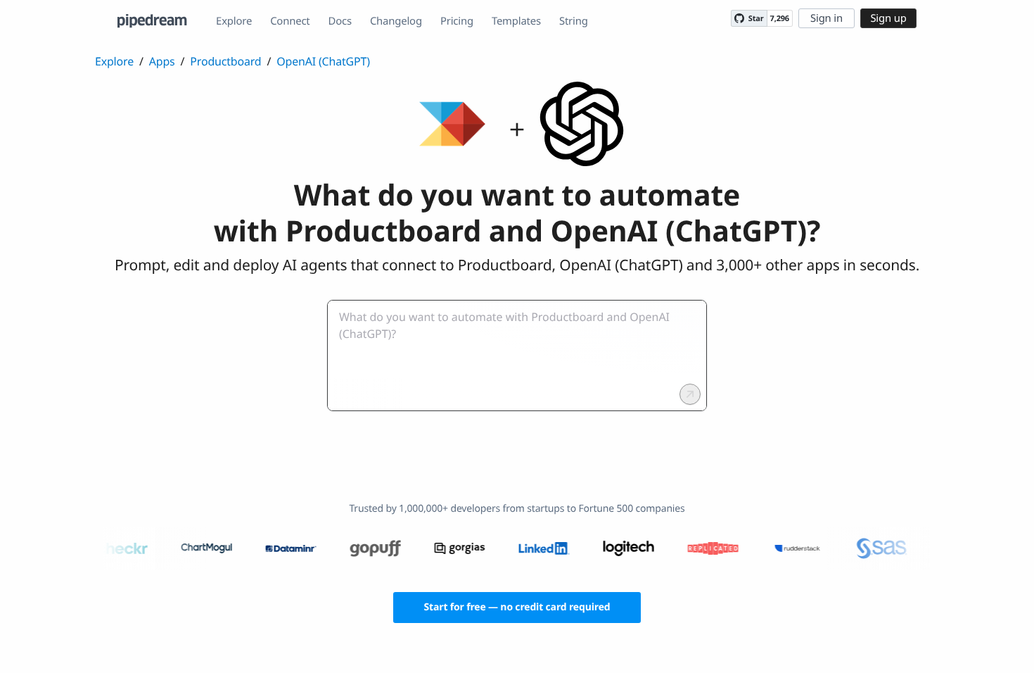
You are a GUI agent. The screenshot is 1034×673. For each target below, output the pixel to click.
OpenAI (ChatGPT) (323, 61)
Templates (516, 21)
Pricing (456, 21)
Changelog (396, 21)
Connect (289, 21)
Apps (162, 61)
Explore (234, 21)
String (573, 21)
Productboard (225, 61)
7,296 (779, 18)
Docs (340, 21)
